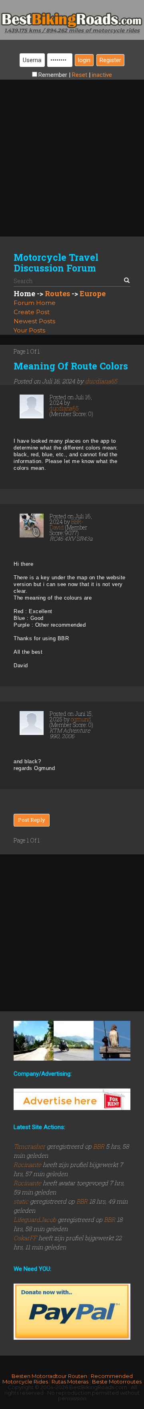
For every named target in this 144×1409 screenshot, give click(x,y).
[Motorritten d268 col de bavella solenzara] (34, 1041)
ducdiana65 (101, 381)
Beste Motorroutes (117, 1381)
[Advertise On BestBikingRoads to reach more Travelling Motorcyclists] (72, 1098)
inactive (102, 74)
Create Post (32, 312)
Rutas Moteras (70, 1381)
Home (24, 293)
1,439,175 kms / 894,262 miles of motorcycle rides (72, 30)
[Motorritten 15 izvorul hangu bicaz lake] (74, 1041)
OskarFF (26, 1238)
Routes (57, 293)
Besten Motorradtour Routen (49, 1376)
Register (110, 60)
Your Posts (29, 330)
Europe (93, 293)
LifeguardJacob (36, 1219)
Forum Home (35, 303)
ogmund (81, 719)
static (22, 1201)
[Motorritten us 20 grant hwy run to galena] (114, 1041)
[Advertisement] (72, 151)
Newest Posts (34, 321)
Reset (79, 74)
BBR (98, 1146)
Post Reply (31, 819)
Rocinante (28, 1165)
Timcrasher (30, 1146)
